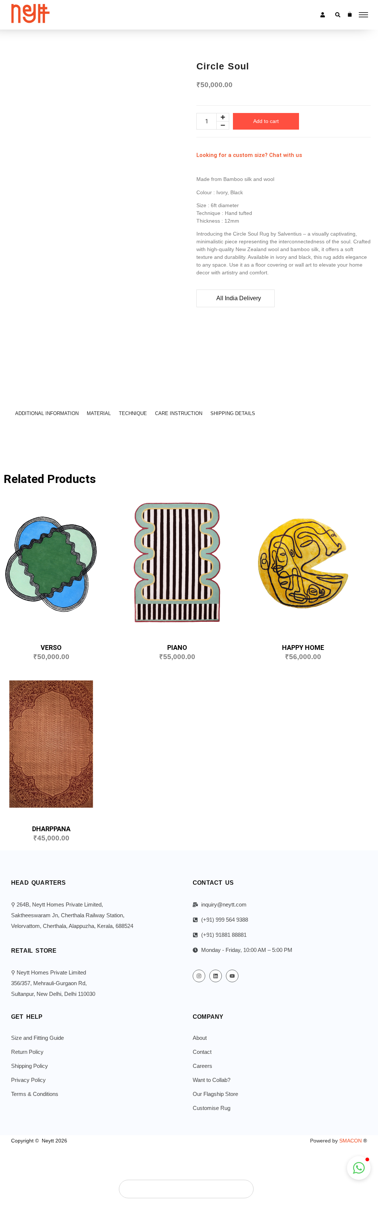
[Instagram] (199, 976)
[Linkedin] (215, 976)
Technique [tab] (133, 413)
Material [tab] (99, 413)
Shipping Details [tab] (232, 413)
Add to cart (266, 121)
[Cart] (350, 14)
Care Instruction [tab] (178, 413)
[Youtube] (232, 976)
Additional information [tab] (47, 413)
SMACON (353, 1141)
